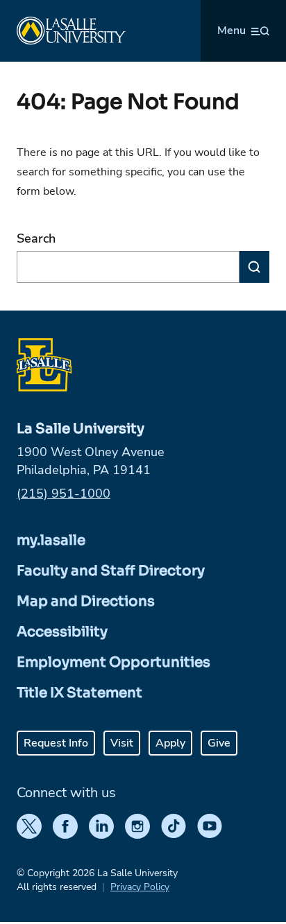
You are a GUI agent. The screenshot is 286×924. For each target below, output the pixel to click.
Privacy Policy (139, 887)
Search (36, 238)
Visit (121, 743)
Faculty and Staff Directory (111, 570)
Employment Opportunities (113, 662)
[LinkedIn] (101, 826)
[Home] (71, 31)
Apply (170, 743)
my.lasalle (51, 540)
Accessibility (62, 631)
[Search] (254, 267)
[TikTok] (173, 826)
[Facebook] (65, 826)
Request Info (56, 743)
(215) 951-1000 (63, 493)
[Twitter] (29, 826)
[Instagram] (137, 826)
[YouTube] (209, 826)
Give (219, 743)
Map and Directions (86, 601)
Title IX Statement (79, 692)
